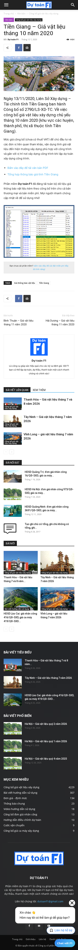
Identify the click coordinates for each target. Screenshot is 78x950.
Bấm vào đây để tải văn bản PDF (27, 168)
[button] (6, 5)
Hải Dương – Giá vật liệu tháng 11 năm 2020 (60, 322)
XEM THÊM (39, 390)
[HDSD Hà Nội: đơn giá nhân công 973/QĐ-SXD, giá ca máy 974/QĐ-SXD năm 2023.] (13, 494)
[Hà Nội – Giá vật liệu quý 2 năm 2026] (13, 728)
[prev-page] (6, 452)
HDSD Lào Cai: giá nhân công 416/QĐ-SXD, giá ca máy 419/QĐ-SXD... (20, 617)
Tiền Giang (44, 283)
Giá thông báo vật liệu (24, 283)
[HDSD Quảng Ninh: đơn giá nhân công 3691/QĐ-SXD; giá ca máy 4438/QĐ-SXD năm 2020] (13, 511)
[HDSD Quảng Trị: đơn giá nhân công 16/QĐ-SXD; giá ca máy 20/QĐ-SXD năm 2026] (13, 476)
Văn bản (21, 13)
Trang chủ (9, 13)
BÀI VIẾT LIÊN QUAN (17, 390)
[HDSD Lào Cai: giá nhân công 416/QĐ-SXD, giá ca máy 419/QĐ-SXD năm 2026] (21, 599)
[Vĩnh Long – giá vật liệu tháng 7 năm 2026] (13, 438)
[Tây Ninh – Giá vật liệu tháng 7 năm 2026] (13, 421)
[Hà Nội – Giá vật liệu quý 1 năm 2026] (13, 745)
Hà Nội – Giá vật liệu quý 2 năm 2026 (46, 723)
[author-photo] (39, 355)
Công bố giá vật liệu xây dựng (43, 13)
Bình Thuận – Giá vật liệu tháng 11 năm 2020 (18, 322)
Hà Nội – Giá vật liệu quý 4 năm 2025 (46, 758)
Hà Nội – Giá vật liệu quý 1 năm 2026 (46, 741)
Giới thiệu (30, 939)
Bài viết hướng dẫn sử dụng (17, 609)
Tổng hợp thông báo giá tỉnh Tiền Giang (32, 174)
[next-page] (11, 452)
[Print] (27, 47)
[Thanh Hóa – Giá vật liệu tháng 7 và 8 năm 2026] (13, 403)
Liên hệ (42, 939)
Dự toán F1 (13, 39)
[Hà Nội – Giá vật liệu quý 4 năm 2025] (13, 763)
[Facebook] (18, 47)
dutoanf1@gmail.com (50, 901)
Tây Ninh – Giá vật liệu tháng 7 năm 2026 (48, 677)
